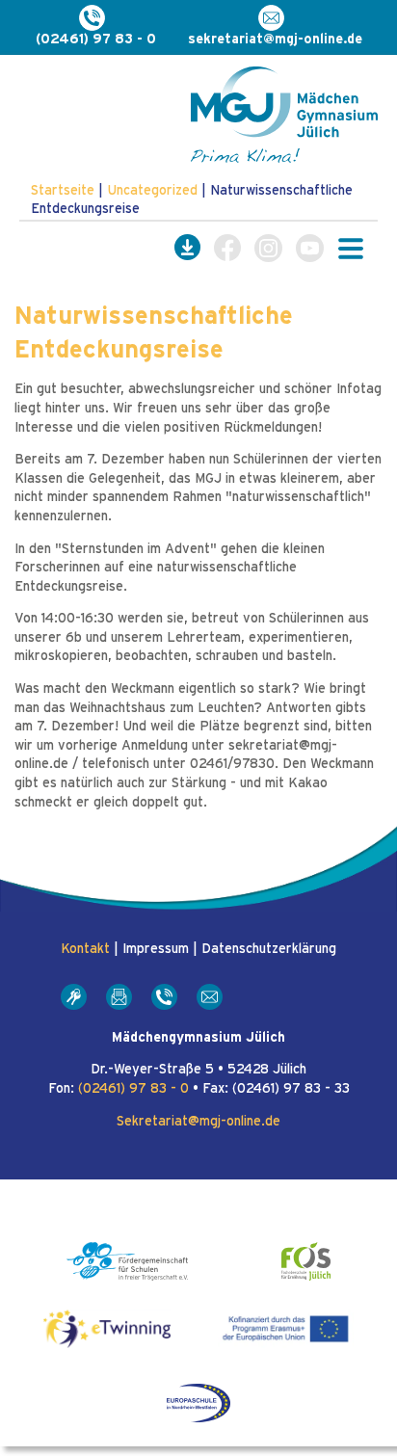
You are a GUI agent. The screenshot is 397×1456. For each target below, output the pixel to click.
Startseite (62, 191)
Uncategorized (152, 191)
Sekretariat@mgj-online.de (198, 1121)
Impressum (155, 949)
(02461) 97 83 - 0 (133, 1089)
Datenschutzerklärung (268, 949)
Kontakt (85, 949)
